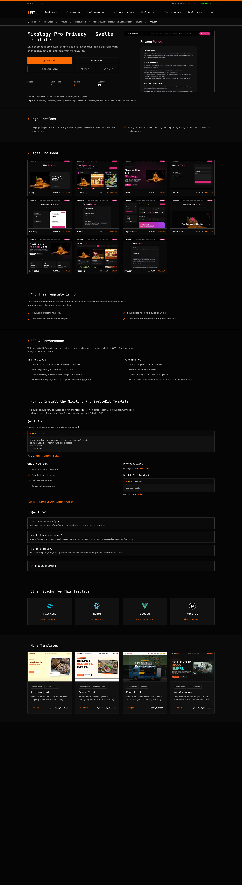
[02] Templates (96, 12)
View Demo (170, 61)
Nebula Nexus (183, 692)
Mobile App (70, 100)
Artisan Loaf (40, 692)
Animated (50, 100)
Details (56, 192)
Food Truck (134, 692)
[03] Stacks (148, 12)
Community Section (86, 100)
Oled (76, 96)
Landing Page (102, 100)
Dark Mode (54, 96)
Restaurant (37, 687)
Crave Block (87, 692)
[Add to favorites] (51, 708)
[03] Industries (122, 12)
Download (144, 468)
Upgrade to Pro (208, 3)
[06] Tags (194, 12)
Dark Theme (39, 100)
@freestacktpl (191, 3)
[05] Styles (172, 12)
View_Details (61, 707)
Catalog (60, 100)
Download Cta (129, 100)
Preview (66, 192)
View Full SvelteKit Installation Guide (48, 502)
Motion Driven (66, 96)
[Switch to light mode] (212, 12)
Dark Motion (42, 96)
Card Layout (115, 100)
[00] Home (51, 12)
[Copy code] (210, 433)
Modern (83, 96)
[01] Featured (72, 12)
